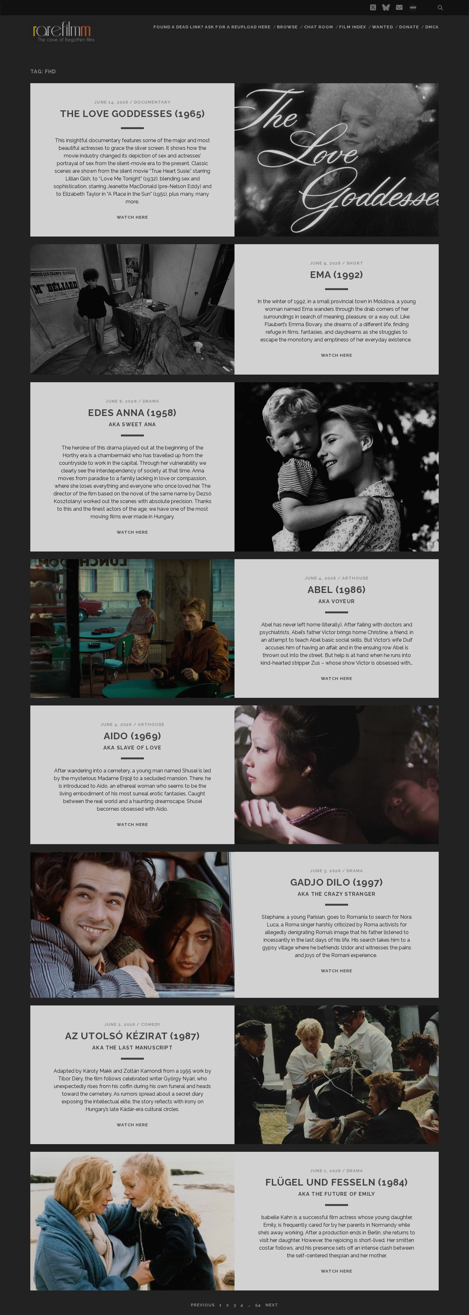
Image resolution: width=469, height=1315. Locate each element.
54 (258, 1305)
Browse (287, 27)
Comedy (150, 1024)
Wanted (382, 27)
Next (271, 1305)
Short (354, 263)
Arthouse (355, 578)
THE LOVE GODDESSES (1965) (132, 113)
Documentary (152, 102)
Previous (203, 1305)
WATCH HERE (132, 217)
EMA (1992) (336, 274)
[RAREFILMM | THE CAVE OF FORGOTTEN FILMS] (63, 41)
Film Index (352, 27)
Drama (151, 401)
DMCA (432, 27)
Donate (409, 27)
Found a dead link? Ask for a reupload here (212, 27)
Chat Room (318, 27)
